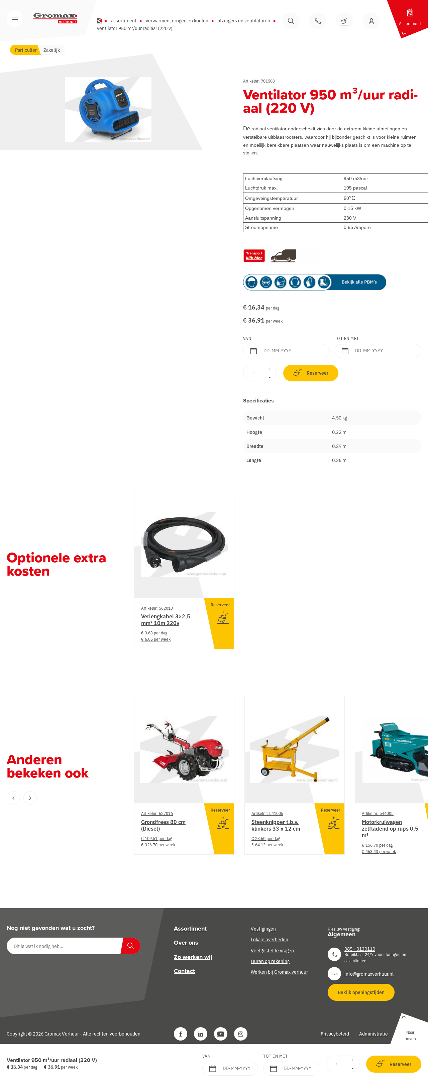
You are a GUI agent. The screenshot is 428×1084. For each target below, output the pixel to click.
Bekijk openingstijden (361, 992)
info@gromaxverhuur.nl (369, 973)
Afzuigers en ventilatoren (244, 20)
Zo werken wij (193, 957)
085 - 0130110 (359, 948)
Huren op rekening (270, 961)
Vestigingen (263, 928)
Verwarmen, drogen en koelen (177, 20)
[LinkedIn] (200, 1034)
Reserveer (317, 372)
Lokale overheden (269, 939)
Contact (184, 971)
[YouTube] (220, 1034)
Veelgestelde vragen (272, 950)
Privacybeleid (335, 1033)
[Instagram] (240, 1034)
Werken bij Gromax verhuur (279, 971)
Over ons (186, 942)
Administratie (373, 1033)
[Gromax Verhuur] (55, 18)
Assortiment (123, 20)
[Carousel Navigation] (57, 798)
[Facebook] (180, 1034)
